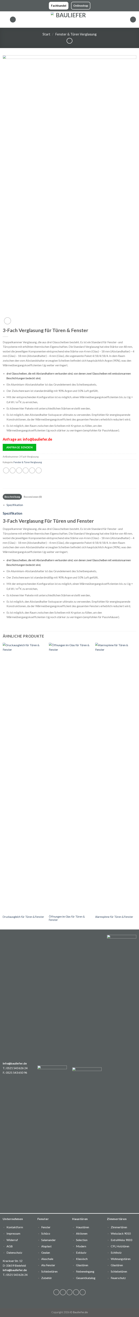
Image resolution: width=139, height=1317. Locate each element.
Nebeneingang (85, 1271)
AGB (10, 1246)
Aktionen (81, 1233)
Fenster (45, 1227)
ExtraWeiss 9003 (121, 1240)
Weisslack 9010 (121, 1233)
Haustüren (82, 1227)
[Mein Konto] (133, 19)
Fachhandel (58, 5)
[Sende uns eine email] (76, 1292)
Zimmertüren (119, 1227)
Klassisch (82, 1258)
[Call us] (83, 1292)
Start (46, 34)
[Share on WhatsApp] (6, 470)
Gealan (45, 1252)
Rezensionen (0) (33, 496)
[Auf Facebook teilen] (13, 470)
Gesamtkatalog (85, 1278)
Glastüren (82, 1265)
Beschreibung (12, 496)
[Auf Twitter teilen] (19, 470)
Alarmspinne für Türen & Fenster (114, 916)
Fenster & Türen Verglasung (75, 34)
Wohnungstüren (120, 1258)
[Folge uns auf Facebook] (56, 1292)
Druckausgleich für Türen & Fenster (23, 916)
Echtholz (116, 1252)
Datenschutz (14, 1252)
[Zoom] (7, 320)
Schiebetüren (119, 1271)
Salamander (48, 1240)
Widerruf (12, 1240)
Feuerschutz (118, 1278)
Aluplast (46, 1246)
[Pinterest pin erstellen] (32, 470)
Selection (81, 1240)
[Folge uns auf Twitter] (70, 1292)
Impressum (13, 1233)
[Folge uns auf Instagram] (63, 1292)
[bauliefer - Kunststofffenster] (69, 19)
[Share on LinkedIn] (39, 470)
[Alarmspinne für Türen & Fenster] (116, 778)
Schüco (45, 1233)
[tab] (12, 497)
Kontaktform (15, 1227)
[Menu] (5, 19)
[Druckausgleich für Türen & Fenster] (24, 778)
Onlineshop (80, 5)
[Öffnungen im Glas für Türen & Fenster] (70, 778)
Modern (81, 1246)
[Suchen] (13, 19)
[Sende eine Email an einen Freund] (26, 470)
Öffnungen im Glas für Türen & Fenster (67, 918)
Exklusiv (81, 1252)
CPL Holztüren (120, 1246)
